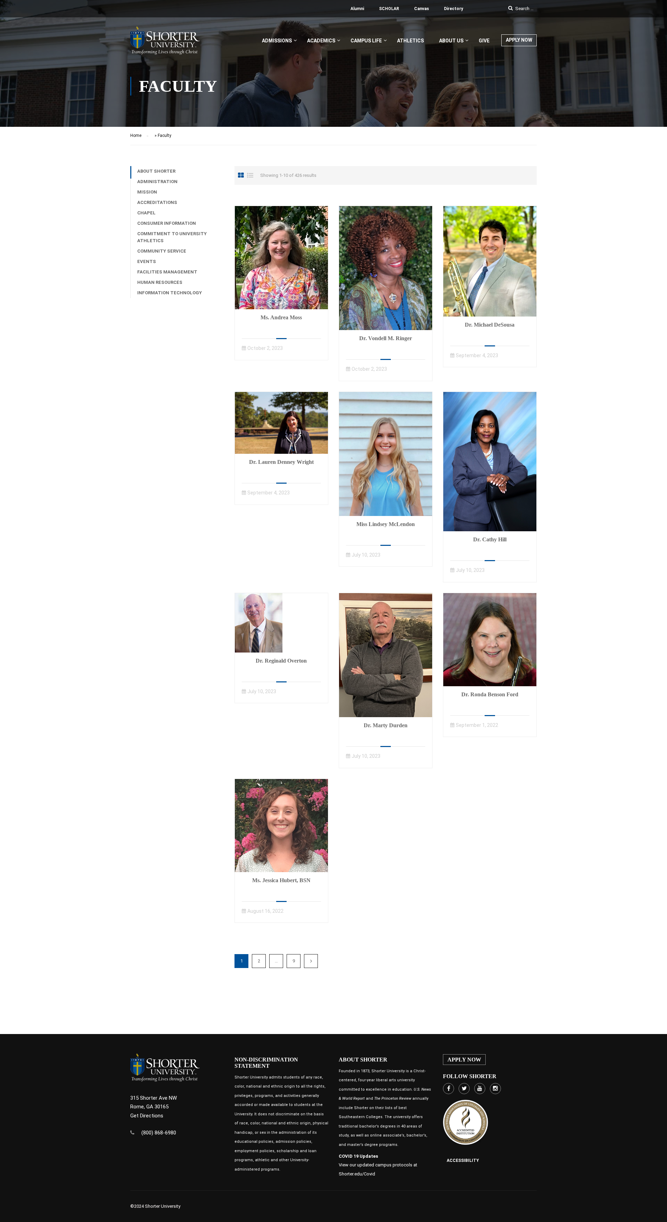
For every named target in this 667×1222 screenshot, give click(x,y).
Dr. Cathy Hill (490, 539)
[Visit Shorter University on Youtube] (479, 1088)
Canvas (421, 8)
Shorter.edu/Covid (357, 1173)
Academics (321, 40)
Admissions (277, 40)
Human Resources (159, 282)
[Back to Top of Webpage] (656, 1211)
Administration (157, 181)
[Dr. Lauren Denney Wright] (281, 422)
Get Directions (146, 1116)
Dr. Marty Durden (385, 725)
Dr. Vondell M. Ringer (385, 338)
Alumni (357, 8)
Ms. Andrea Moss (281, 317)
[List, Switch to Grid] (241, 175)
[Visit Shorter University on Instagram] (495, 1088)
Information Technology (169, 292)
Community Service (161, 251)
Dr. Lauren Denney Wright (281, 462)
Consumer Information (166, 223)
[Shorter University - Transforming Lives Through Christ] (165, 43)
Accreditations (157, 202)
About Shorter (156, 171)
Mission (147, 192)
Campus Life (366, 40)
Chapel (146, 212)
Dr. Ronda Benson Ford (489, 694)
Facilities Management (167, 271)
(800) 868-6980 (158, 1133)
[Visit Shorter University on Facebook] (448, 1088)
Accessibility (463, 1160)
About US (451, 40)
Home (135, 135)
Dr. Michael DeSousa (489, 325)
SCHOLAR (389, 8)
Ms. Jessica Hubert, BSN (281, 880)
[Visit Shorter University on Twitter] (464, 1088)
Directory (453, 8)
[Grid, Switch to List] (250, 175)
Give (484, 40)
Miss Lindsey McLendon (385, 524)
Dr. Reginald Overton (281, 661)
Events (146, 261)
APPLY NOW (519, 40)
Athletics (410, 40)
